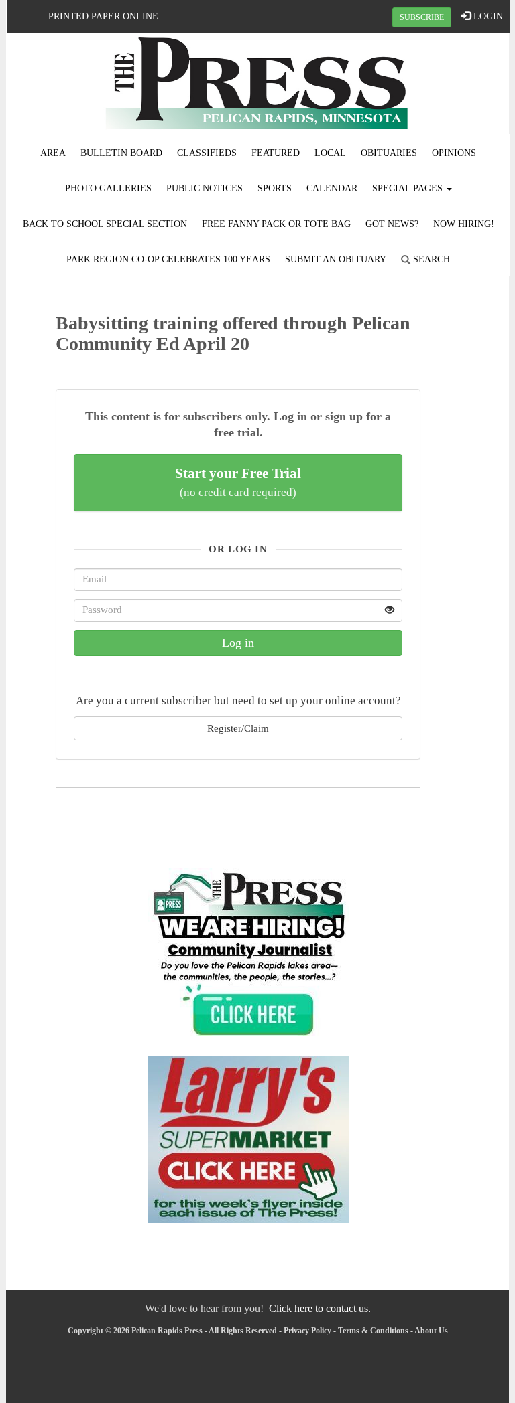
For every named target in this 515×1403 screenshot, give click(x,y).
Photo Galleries (108, 188)
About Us (431, 1330)
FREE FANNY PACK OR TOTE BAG (276, 224)
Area (53, 153)
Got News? (391, 224)
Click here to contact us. (320, 1308)
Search (430, 259)
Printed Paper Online (103, 16)
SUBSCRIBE (422, 17)
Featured (275, 153)
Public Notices (204, 188)
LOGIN (487, 16)
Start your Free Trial (238, 482)
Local (330, 153)
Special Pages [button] (408, 188)
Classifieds (207, 153)
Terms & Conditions (373, 1330)
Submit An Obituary (335, 259)
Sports (275, 188)
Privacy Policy (307, 1330)
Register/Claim (238, 728)
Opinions (454, 153)
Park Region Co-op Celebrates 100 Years (168, 259)
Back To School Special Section (105, 224)
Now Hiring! (463, 224)
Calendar (331, 188)
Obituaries (389, 153)
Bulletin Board (121, 153)
